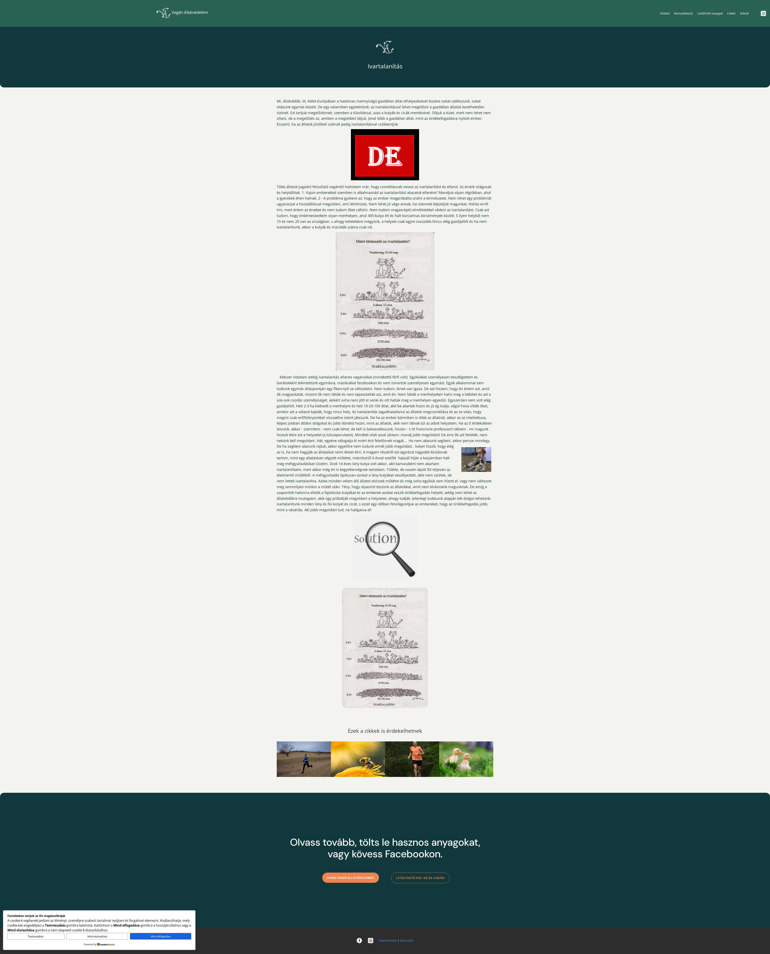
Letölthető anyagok (710, 13)
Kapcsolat (406, 940)
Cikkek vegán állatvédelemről (351, 878)
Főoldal (665, 13)
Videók (744, 13)
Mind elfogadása (160, 936)
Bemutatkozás (683, 13)
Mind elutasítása (97, 936)
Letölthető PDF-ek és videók (420, 878)
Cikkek (731, 13)
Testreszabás (36, 936)
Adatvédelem (388, 940)
